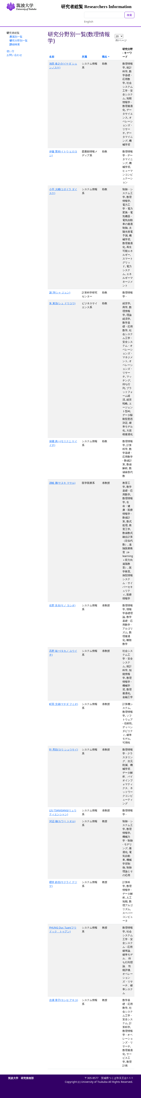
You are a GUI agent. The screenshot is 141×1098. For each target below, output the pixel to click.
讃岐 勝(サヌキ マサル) (62, 483)
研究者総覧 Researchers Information (96, 6)
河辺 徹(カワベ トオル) (62, 821)
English (88, 21)
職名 (104, 56)
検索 (129, 15)
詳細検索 (15, 44)
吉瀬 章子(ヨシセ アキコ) (63, 1000)
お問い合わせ (14, 55)
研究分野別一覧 (19, 40)
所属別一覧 (16, 36)
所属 (84, 56)
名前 (51, 56)
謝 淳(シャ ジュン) (59, 292)
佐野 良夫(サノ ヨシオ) (62, 605)
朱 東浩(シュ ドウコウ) (62, 303)
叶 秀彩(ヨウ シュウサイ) (63, 749)
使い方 (10, 51)
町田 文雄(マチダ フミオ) (63, 704)
